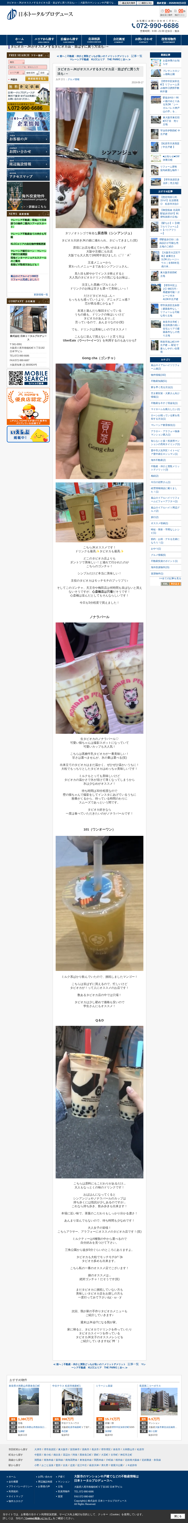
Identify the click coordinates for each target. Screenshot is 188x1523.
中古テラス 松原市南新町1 (66, 1385)
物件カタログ (16, 1501)
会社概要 (13, 1481)
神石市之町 (126, 1454)
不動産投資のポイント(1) (164, 561)
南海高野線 (71, 1460)
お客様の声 (44, 1486)
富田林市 (75, 1449)
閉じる (178, 1516)
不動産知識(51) (159, 381)
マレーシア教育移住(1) (163, 425)
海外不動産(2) (158, 460)
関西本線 (99, 1460)
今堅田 (37, 1454)
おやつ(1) (156, 548)
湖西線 (37, 1460)
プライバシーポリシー (20, 1486)
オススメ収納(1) (159, 523)
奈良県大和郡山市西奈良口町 (24, 1385)
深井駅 (108, 1431)
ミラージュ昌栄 (104, 1385)
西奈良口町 (41, 1427)
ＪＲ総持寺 (131, 1465)
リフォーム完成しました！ (25, 279)
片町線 (109, 1460)
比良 (65, 1465)
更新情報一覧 (41, 294)
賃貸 (60, 1496)
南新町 (78, 1427)
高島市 (85, 1449)
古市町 (114, 1454)
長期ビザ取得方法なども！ (25, 264)
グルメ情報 (73, 79)
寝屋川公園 (117, 1465)
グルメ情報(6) (158, 555)
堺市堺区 (106, 1449)
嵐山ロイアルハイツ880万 (24, 276)
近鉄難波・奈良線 (151, 1460)
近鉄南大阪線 (132, 1460)
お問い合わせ (45, 1476)
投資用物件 (64, 1491)
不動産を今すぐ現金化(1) (164, 403)
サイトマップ (16, 1496)
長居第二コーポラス (150, 1385)
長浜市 (95, 1449)
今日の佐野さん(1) (160, 482)
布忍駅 (65, 1431)
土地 (60, 1486)
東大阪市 (63, 1449)
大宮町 (104, 1454)
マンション (64, 1481)
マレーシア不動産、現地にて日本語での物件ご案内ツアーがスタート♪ (28, 223)
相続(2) (154, 475)
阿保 (75, 1454)
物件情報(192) (158, 375)
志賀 (72, 1465)
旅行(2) (154, 517)
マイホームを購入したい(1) (165, 409)
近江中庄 (82, 1465)
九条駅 (21, 1431)
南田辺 (174, 1427)
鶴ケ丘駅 (153, 1431)
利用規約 (13, 1491)
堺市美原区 (50, 1449)
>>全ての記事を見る (170, 578)
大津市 (37, 1449)
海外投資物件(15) (160, 567)
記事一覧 (136, 56)
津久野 (104, 1465)
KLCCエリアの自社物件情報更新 (28, 244)
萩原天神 (94, 1465)
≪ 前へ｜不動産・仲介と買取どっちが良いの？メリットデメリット (93, 56)
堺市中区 (116, 1427)
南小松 (47, 1454)
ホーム (12, 1476)
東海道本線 (86, 1460)
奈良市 (116, 1449)
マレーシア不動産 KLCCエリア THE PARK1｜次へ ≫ (100, 59)
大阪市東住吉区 (163, 1427)
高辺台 (66, 1454)
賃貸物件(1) (157, 573)
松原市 (71, 1427)
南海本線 (48, 1460)
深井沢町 (124, 1427)
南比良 (57, 1454)
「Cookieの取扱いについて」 (38, 1518)
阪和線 (59, 1460)
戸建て (61, 1476)
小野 (36, 1465)
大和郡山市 (30, 1427)
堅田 (58, 1465)
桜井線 (119, 1460)
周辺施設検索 (45, 1481)
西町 (96, 1454)
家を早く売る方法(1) (162, 387)
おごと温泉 (47, 1465)
